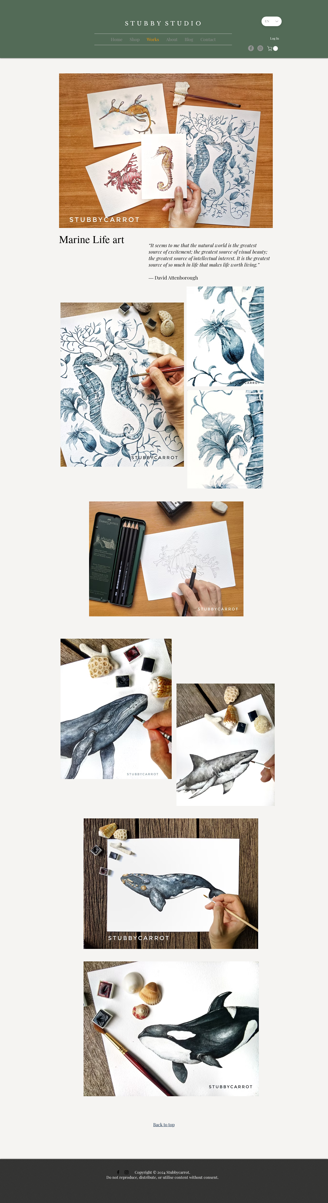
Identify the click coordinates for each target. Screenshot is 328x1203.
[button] (273, 48)
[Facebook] (251, 48)
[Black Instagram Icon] (126, 1172)
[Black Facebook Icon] (118, 1172)
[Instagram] (260, 48)
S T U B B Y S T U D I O (163, 23)
